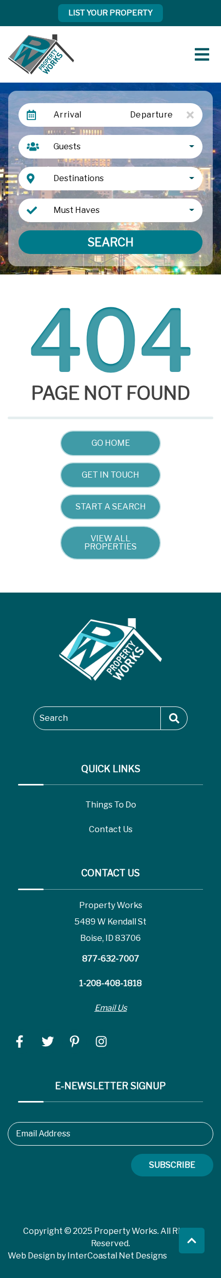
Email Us (111, 1008)
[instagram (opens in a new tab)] (101, 1041)
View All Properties (110, 543)
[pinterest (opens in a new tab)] (74, 1041)
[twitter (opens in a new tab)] (47, 1041)
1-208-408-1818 (110, 983)
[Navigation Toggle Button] (202, 54)
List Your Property (110, 12)
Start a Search (111, 507)
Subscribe (172, 1165)
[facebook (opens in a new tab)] (21, 1041)
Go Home (110, 443)
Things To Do (110, 805)
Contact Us (111, 829)
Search (110, 242)
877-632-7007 (110, 959)
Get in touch (110, 475)
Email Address (43, 1133)
